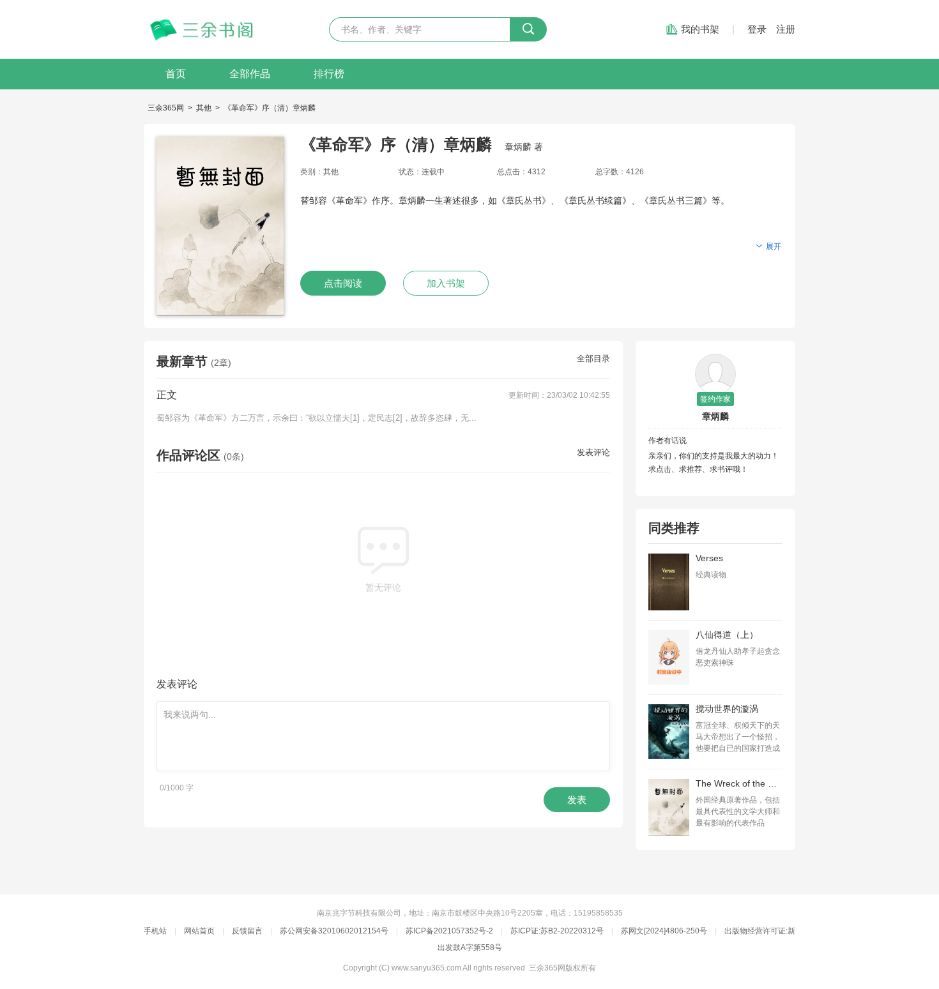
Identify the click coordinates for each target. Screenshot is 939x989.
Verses (709, 558)
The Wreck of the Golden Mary (739, 783)
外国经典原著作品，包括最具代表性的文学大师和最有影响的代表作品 (738, 811)
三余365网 (166, 107)
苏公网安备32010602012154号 (334, 930)
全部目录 (593, 358)
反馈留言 (247, 930)
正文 (166, 394)
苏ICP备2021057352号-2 (449, 930)
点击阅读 (343, 283)
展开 (773, 246)
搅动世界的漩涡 (727, 708)
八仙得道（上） (727, 634)
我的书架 (700, 29)
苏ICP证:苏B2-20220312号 (557, 930)
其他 (203, 107)
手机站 (155, 930)
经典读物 (711, 574)
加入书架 (446, 283)
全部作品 (249, 73)
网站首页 (199, 930)
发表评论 (593, 452)
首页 (175, 73)
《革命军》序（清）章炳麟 (270, 107)
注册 (785, 29)
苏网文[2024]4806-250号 (664, 930)
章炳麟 (715, 416)
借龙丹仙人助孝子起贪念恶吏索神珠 (738, 657)
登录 (757, 29)
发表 (576, 799)
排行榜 (329, 73)
